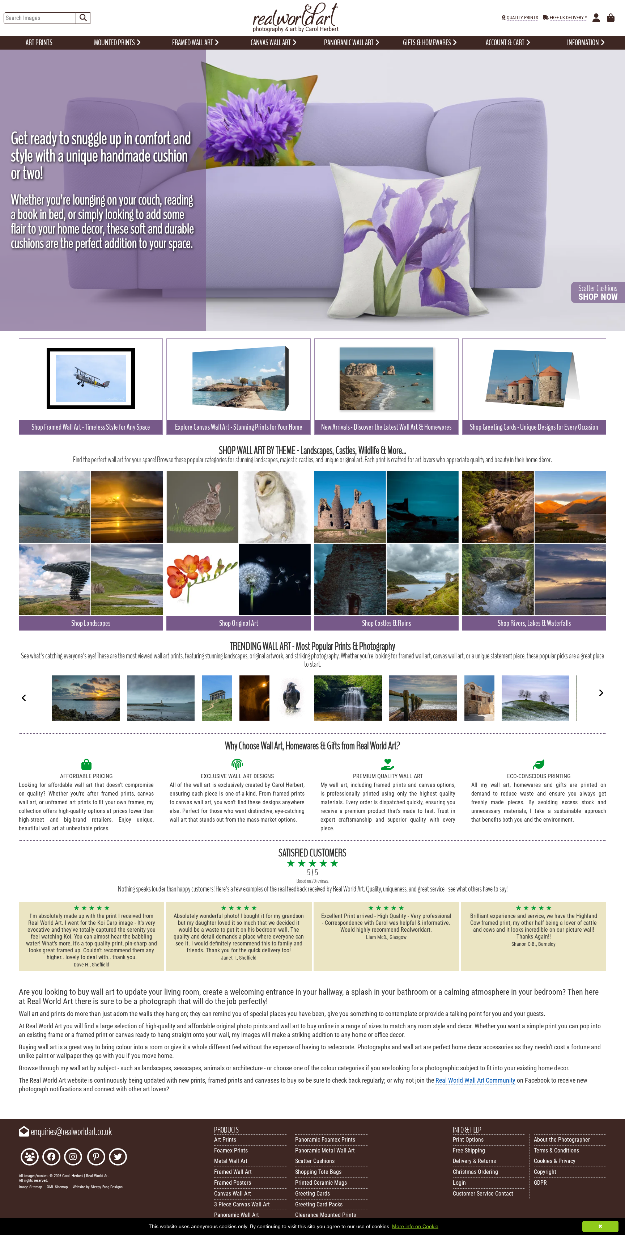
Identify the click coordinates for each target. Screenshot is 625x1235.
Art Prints (225, 1139)
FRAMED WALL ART (193, 43)
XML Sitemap (57, 1187)
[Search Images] (83, 18)
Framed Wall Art (233, 1171)
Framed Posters (232, 1182)
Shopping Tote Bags (318, 1171)
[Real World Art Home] (295, 30)
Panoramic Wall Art (236, 1214)
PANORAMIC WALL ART (349, 43)
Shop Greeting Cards (534, 427)
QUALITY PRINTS (522, 17)
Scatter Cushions (315, 1161)
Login (459, 1182)
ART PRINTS (39, 43)
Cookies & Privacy (554, 1161)
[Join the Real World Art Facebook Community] (30, 1157)
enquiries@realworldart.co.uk (70, 1132)
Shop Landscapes (90, 623)
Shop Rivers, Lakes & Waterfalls (534, 623)
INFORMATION (583, 43)
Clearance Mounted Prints (325, 1214)
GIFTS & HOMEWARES (427, 43)
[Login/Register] (596, 18)
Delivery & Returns (474, 1161)
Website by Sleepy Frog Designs (98, 1187)
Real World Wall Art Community (475, 1080)
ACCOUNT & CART (506, 43)
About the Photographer (562, 1139)
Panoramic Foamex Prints (325, 1139)
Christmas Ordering (475, 1171)
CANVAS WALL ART (271, 43)
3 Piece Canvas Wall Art (242, 1204)
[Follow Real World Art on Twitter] (118, 1157)
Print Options (468, 1139)
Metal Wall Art (230, 1161)
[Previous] (24, 698)
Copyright (545, 1171)
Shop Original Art (238, 623)
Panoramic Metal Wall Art (325, 1150)
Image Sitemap (30, 1187)
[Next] (601, 692)
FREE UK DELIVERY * (568, 17)
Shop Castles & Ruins (386, 623)
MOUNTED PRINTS (115, 43)
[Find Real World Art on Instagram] (73, 1157)
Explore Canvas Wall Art (238, 427)
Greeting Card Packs (319, 1204)
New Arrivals (386, 427)
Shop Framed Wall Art (90, 427)
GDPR (540, 1182)
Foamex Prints (231, 1150)
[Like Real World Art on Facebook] (51, 1157)
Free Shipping (469, 1150)
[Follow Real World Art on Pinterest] (96, 1157)
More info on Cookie (415, 1226)
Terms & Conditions (556, 1150)
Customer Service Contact (483, 1193)
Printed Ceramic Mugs (321, 1182)
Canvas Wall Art (232, 1193)
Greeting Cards (312, 1193)
